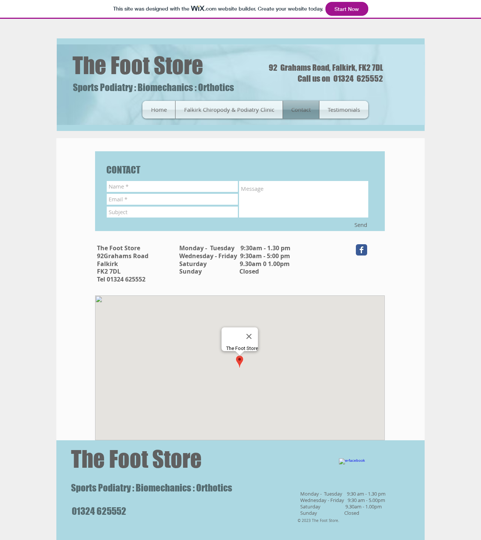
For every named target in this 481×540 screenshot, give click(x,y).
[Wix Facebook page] (361, 250)
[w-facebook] (352, 471)
